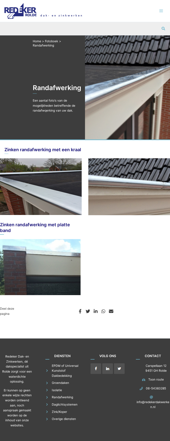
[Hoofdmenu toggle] (161, 10)
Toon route (156, 379)
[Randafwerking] (59, 397)
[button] (164, 28)
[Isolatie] (53, 390)
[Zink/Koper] (56, 411)
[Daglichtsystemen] (61, 404)
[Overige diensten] (60, 419)
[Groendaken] (57, 382)
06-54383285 (156, 388)
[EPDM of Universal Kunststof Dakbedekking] (62, 370)
